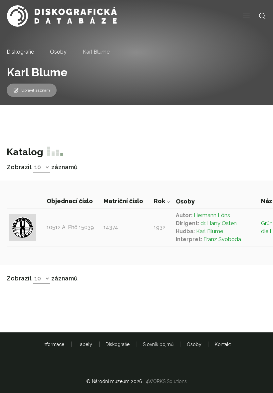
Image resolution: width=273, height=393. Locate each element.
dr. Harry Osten (218, 223)
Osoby (58, 52)
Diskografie (20, 52)
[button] (246, 16)
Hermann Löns (212, 215)
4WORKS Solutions (166, 381)
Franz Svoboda (222, 239)
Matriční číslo (124, 200)
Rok (160, 200)
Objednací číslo (70, 200)
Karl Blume (209, 231)
